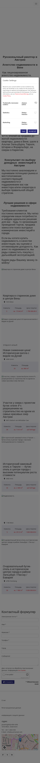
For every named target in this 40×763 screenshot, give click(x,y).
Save (23, 131)
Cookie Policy (7, 96)
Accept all (32, 131)
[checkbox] (35, 102)
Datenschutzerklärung (21, 94)
